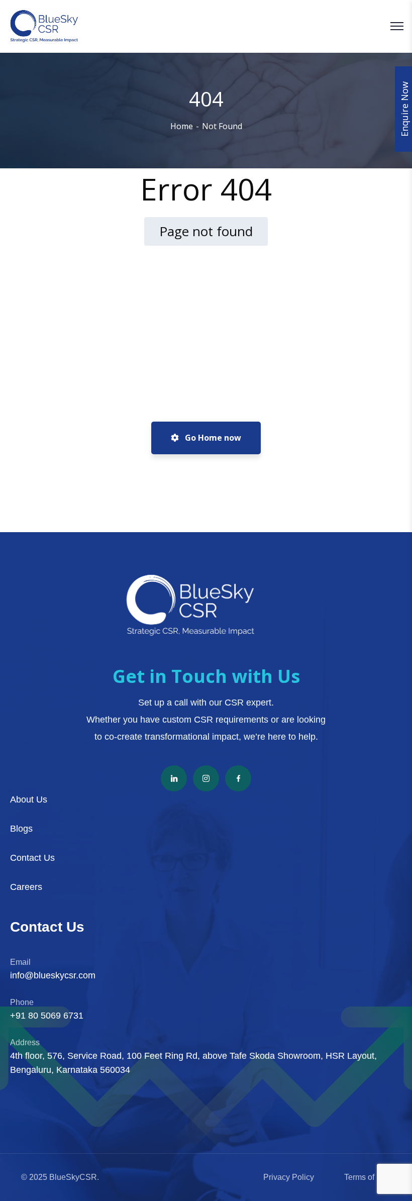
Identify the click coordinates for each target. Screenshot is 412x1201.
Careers (26, 887)
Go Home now (212, 437)
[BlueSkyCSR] (44, 26)
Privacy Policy (288, 1177)
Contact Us (32, 858)
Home (181, 126)
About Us (28, 799)
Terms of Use (367, 1177)
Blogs (21, 829)
